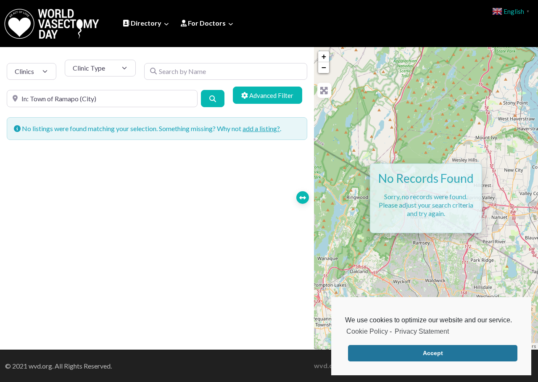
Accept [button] (433, 353)
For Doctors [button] (206, 23)
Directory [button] (145, 23)
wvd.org (327, 365)
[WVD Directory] (51, 22)
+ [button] (324, 56)
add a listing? (261, 128)
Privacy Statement (422, 331)
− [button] (324, 67)
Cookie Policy (367, 331)
